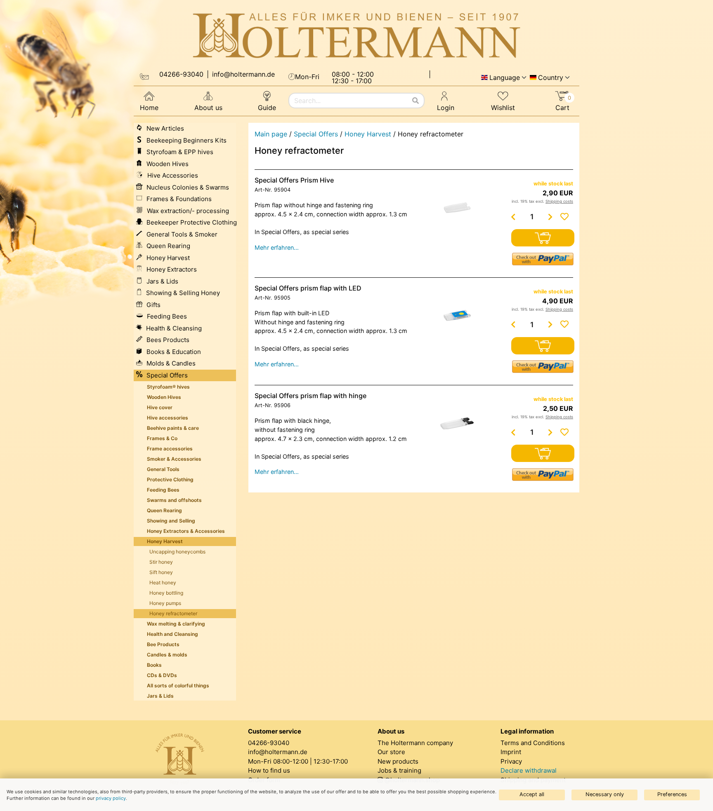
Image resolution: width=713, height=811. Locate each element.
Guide (267, 107)
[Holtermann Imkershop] (356, 35)
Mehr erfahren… (277, 247)
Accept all (531, 794)
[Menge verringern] (513, 216)
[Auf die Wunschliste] (564, 217)
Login (445, 107)
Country (550, 77)
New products (398, 761)
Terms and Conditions (533, 743)
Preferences (672, 794)
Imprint (511, 752)
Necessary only (605, 794)
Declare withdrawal (529, 770)
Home (149, 107)
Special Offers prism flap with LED (308, 288)
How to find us (269, 770)
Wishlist (503, 107)
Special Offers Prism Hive (294, 180)
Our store (391, 752)
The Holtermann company (415, 743)
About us (208, 107)
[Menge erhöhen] (550, 216)
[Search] (415, 101)
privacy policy (111, 798)
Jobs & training (399, 770)
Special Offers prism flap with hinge (310, 395)
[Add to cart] (542, 237)
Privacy (511, 761)
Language (504, 77)
